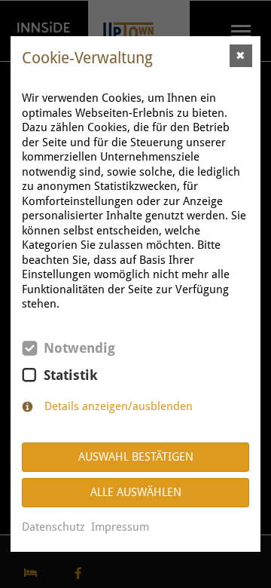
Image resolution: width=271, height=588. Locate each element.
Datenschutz (53, 527)
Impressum (120, 527)
